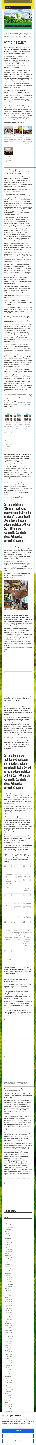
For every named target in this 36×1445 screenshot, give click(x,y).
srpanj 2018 (8, 1400)
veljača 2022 (8, 1306)
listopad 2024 (8, 1253)
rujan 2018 (8, 1396)
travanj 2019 (8, 1380)
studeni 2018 (8, 1391)
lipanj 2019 (8, 1376)
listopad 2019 (8, 1367)
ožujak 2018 (8, 1409)
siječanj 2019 (8, 1387)
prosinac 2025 (9, 1227)
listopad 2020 (8, 1341)
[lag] (18, 18)
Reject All (18, 1441)
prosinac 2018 (9, 1389)
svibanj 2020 (8, 1352)
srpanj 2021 (8, 1321)
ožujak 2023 (8, 1279)
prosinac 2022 (9, 1284)
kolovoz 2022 (8, 1293)
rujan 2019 (8, 1369)
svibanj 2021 (8, 1325)
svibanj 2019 (8, 1378)
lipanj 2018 (8, 1402)
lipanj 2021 (8, 1323)
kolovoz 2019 (8, 1371)
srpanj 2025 (8, 1236)
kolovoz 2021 (8, 1319)
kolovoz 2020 (8, 1345)
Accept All (18, 1430)
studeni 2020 (8, 1339)
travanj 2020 (8, 1354)
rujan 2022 (8, 1290)
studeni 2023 (8, 1269)
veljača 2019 (8, 1385)
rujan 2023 (8, 1271)
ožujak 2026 (8, 1220)
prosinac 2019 (9, 1363)
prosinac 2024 (9, 1249)
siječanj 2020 (8, 1360)
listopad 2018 (8, 1393)
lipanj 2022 (8, 1297)
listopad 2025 (8, 1231)
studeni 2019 (8, 1365)
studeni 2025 (8, 1229)
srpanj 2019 (8, 1374)
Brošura (21, 95)
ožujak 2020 (8, 1356)
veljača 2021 (8, 1332)
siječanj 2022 (8, 1308)
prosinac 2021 (9, 1310)
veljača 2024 (8, 1264)
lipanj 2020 (8, 1350)
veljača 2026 (8, 1223)
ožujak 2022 (8, 1304)
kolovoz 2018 (8, 1398)
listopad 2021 (8, 1314)
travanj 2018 (8, 1406)
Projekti (12, 33)
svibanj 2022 (8, 1299)
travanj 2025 (8, 1242)
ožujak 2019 (8, 1382)
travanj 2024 (8, 1260)
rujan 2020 (8, 1343)
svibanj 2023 (8, 1275)
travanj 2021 (8, 1328)
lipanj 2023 (8, 1273)
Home (7, 33)
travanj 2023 (8, 1277)
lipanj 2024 (8, 1255)
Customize (18, 1436)
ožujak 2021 (8, 1330)
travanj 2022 (8, 1301)
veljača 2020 (8, 1358)
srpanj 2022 (8, 1295)
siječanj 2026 (8, 1225)
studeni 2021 (8, 1312)
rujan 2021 (8, 1317)
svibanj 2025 (8, 1240)
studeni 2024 (8, 1251)
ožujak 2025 (8, 1244)
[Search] (31, 1)
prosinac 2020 (9, 1336)
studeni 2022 (8, 1286)
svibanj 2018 (8, 1404)
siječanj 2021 (8, 1334)
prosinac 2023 (9, 1266)
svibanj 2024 (8, 1258)
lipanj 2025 (8, 1238)
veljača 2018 (8, 1411)
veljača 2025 (8, 1247)
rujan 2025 (8, 1233)
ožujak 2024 (8, 1262)
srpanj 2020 (8, 1347)
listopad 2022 (8, 1288)
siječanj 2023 (8, 1282)
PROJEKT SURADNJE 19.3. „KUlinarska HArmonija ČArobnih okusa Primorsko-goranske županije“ (18, 35)
